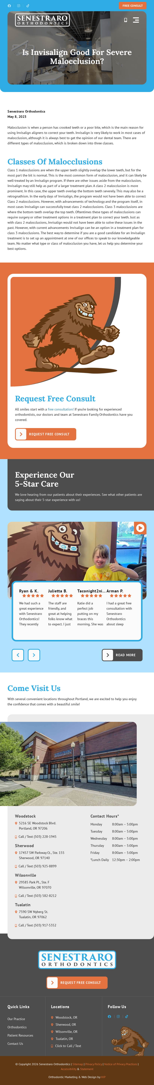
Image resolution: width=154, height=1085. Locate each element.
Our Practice (16, 1019)
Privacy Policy (93, 1064)
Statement (86, 1069)
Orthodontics (17, 1027)
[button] (136, 20)
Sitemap (77, 1064)
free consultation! (61, 409)
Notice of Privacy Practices (120, 1064)
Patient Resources (20, 1035)
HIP (103, 1077)
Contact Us (15, 1043)
